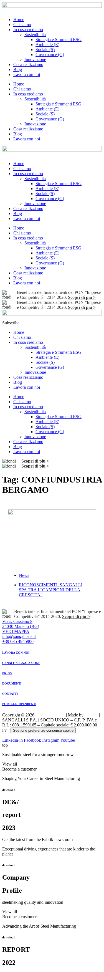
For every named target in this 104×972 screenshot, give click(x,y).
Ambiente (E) (47, 44)
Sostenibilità (35, 34)
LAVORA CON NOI (15, 652)
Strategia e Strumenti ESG (58, 39)
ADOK (91, 715)
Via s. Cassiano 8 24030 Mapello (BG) (20, 624)
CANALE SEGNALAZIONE (21, 663)
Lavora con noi (26, 74)
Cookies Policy (51, 715)
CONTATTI (10, 693)
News (24, 575)
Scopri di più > (82, 297)
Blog (17, 69)
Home (18, 19)
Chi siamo (22, 24)
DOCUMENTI (11, 683)
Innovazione (35, 59)
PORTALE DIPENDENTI (19, 704)
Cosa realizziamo (28, 64)
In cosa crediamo (28, 29)
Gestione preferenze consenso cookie (43, 730)
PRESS (7, 673)
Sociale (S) (45, 49)
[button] (10, 322)
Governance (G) (49, 54)
